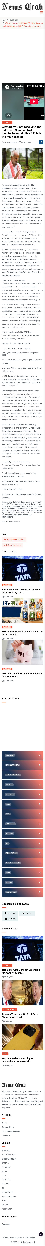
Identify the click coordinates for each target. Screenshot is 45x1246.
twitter (28, 913)
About (4, 1123)
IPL (3, 1188)
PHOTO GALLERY (9, 1196)
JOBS (4, 1200)
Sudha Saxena (12, 142)
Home (4, 20)
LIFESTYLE (6, 1180)
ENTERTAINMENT (9, 1159)
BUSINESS (14, 20)
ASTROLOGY (7, 1209)
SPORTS (5, 1163)
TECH (5, 1054)
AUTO (4, 1171)
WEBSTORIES (7, 1192)
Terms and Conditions (11, 1131)
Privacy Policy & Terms (12, 1238)
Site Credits (30, 1238)
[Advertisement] (22, 52)
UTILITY (5, 1205)
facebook (11, 913)
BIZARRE (5, 1184)
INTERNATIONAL (9, 1009)
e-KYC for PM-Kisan (12, 545)
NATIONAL (6, 1150)
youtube (11, 919)
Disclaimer (6, 1135)
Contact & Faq (8, 1127)
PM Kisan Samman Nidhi (14, 539)
